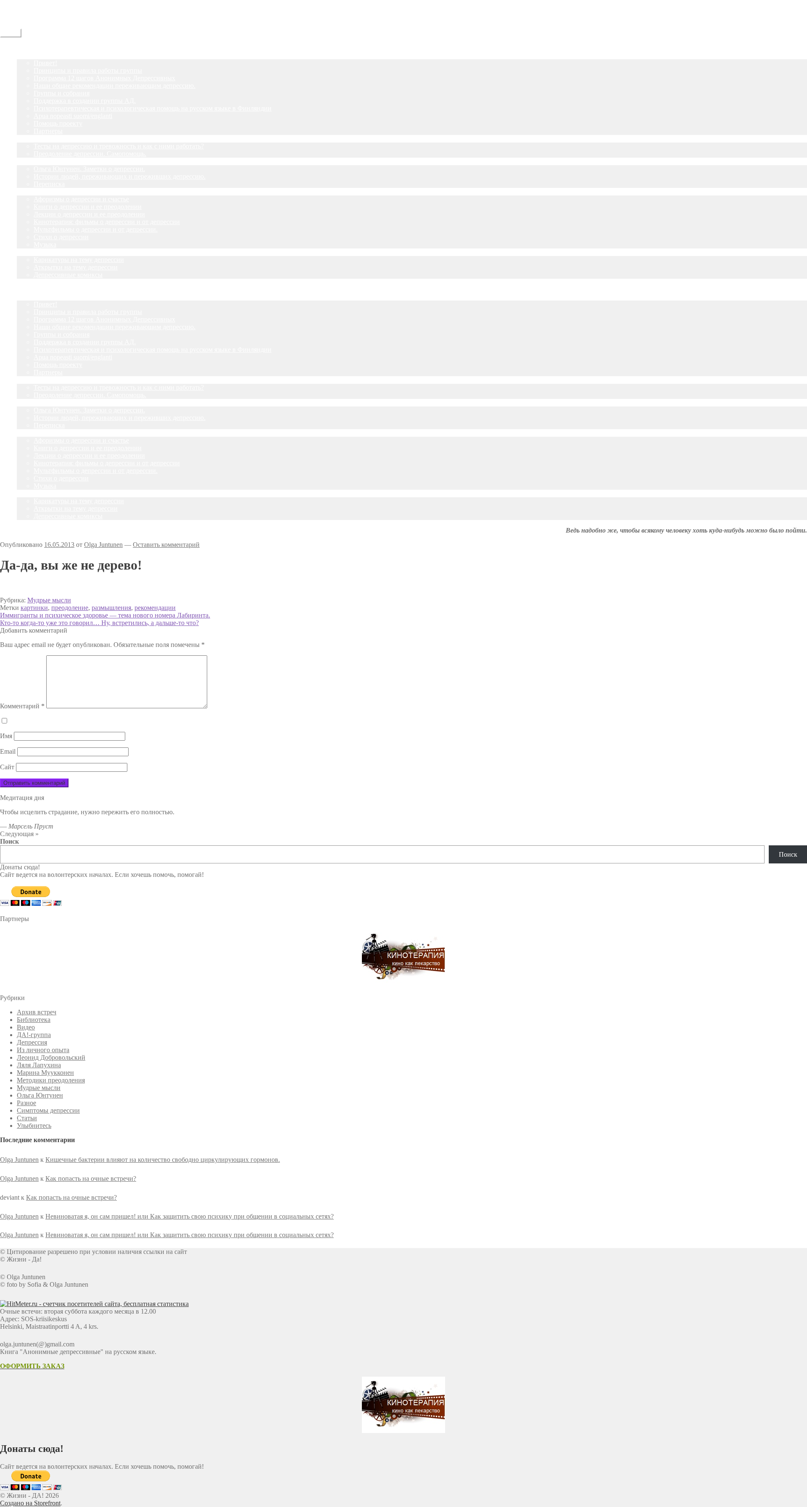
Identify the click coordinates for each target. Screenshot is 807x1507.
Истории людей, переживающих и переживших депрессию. (120, 176)
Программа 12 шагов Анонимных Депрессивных (104, 78)
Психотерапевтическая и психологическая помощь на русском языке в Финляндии (153, 108)
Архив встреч (36, 1012)
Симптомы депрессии (48, 1110)
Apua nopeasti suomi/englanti (73, 115)
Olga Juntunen (103, 544)
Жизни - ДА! (18, 3)
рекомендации (155, 607)
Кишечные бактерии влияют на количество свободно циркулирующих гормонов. (162, 1159)
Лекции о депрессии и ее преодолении (89, 214)
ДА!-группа (34, 55)
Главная (28, 47)
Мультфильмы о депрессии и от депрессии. (96, 229)
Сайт (7, 767)
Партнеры (48, 131)
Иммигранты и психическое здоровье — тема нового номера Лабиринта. (105, 615)
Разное (26, 1102)
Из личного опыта (43, 1049)
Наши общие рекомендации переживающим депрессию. (114, 85)
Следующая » (19, 833)
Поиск (9, 841)
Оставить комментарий (166, 544)
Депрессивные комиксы (68, 274)
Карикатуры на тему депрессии (79, 259)
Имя (6, 735)
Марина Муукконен (45, 1072)
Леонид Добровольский (51, 1057)
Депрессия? (33, 138)
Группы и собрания (62, 93)
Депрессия (32, 1042)
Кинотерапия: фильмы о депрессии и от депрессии (107, 221)
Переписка (49, 183)
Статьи (27, 161)
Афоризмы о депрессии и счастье (81, 199)
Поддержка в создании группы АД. (85, 100)
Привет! (45, 62)
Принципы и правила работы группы (88, 70)
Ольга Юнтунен (40, 1095)
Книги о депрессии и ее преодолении (88, 206)
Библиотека (33, 1019)
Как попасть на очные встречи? (90, 1178)
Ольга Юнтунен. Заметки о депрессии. (89, 168)
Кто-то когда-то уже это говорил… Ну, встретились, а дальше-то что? (99, 622)
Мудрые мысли (49, 600)
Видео (26, 1027)
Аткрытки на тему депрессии (76, 267)
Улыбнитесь (34, 252)
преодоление (69, 607)
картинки (34, 607)
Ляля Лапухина (39, 1065)
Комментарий (22, 706)
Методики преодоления (51, 1080)
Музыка (45, 244)
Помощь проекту (58, 123)
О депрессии (35, 191)
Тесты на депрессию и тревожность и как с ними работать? (119, 146)
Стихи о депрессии (61, 236)
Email (8, 751)
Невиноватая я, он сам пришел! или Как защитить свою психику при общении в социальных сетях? (189, 1216)
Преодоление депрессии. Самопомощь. (90, 153)
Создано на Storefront (30, 1503)
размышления (111, 607)
